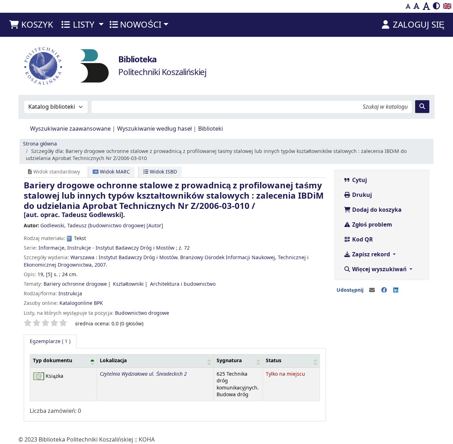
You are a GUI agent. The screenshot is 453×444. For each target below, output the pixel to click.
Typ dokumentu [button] (52, 360)
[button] (31, 25)
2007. (100, 265)
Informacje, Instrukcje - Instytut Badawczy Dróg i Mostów (106, 248)
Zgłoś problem (371, 225)
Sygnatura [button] (229, 360)
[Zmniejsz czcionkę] (408, 6)
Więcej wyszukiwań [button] (379, 269)
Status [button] (273, 360)
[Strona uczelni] (43, 65)
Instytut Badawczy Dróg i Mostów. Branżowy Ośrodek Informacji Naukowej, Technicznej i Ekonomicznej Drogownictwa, (166, 261)
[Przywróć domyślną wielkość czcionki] (416, 6)
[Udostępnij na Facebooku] (384, 290)
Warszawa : (83, 257)
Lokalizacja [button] (113, 360)
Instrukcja (70, 293)
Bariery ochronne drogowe (75, 284)
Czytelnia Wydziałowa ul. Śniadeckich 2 (143, 374)
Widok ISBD (162, 172)
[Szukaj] (422, 106)
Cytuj (359, 180)
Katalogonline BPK (81, 303)
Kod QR (362, 239)
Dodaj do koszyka (376, 210)
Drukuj (361, 195)
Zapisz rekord (371, 254)
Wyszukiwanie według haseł (154, 129)
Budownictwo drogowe (142, 313)
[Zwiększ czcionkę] (426, 6)
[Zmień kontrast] (436, 6)
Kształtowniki (128, 284)
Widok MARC (114, 172)
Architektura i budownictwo (183, 284)
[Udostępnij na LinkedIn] (395, 290)
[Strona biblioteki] (94, 65)
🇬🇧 (447, 6)
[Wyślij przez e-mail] (372, 290)
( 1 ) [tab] (50, 341)
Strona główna (40, 144)
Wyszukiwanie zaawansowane (70, 129)
